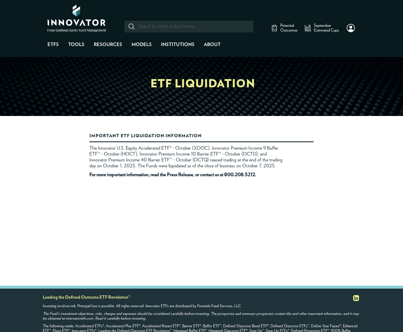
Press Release (180, 174)
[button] (351, 28)
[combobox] (188, 26)
